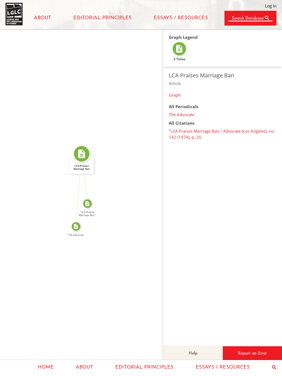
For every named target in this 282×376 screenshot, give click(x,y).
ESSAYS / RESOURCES (181, 18)
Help (193, 354)
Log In (270, 5)
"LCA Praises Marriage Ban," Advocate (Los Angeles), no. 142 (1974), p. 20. (222, 134)
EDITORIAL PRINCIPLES (102, 18)
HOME (46, 367)
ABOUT (42, 18)
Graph (175, 95)
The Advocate (181, 114)
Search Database (248, 19)
